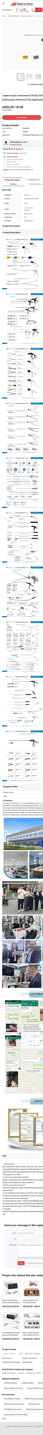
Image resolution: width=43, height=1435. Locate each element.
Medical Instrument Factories (14, 1404)
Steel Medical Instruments (13, 1409)
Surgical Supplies (27, 1383)
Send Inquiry (22, 117)
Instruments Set (34, 1404)
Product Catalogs (33, 1354)
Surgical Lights (27, 1362)
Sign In (5, 170)
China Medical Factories (12, 1399)
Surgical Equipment (10, 1383)
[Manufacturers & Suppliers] (21, 4)
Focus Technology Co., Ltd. (28, 1426)
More (4, 1419)
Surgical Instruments (29, 1358)
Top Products (6, 1358)
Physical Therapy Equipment (12, 1362)
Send (21, 1263)
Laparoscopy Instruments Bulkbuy (16, 1414)
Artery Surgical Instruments (13, 1388)
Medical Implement (27, 16)
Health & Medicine (13, 16)
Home (4, 16)
